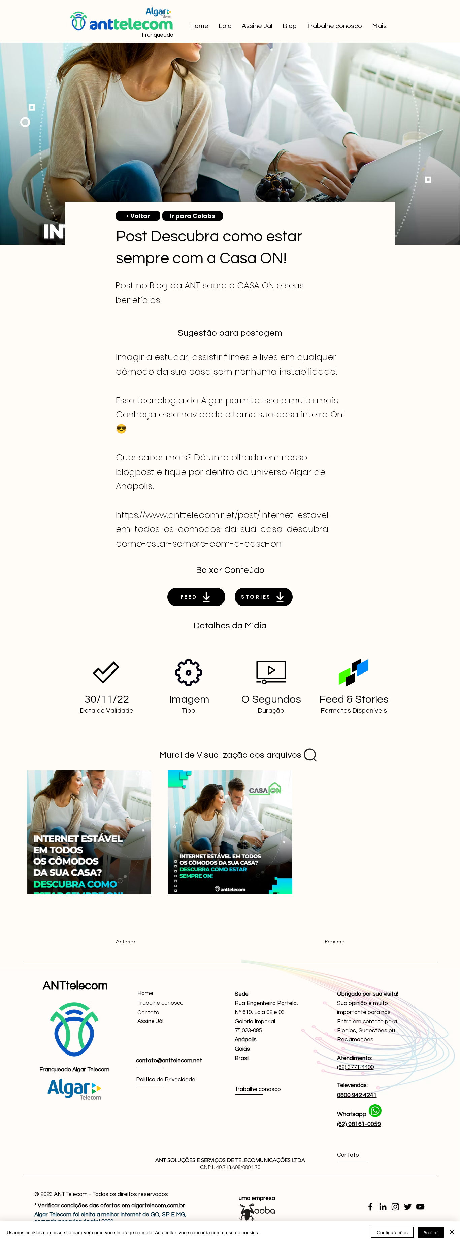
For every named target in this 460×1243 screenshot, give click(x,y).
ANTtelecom (75, 985)
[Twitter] (408, 1207)
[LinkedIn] (383, 1207)
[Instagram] (395, 1207)
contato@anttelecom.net (169, 1061)
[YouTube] (420, 1207)
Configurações (392, 1232)
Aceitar (430, 1232)
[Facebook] (370, 1207)
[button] (161, 1021)
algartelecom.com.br (158, 1206)
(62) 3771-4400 (355, 1067)
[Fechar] (452, 1232)
